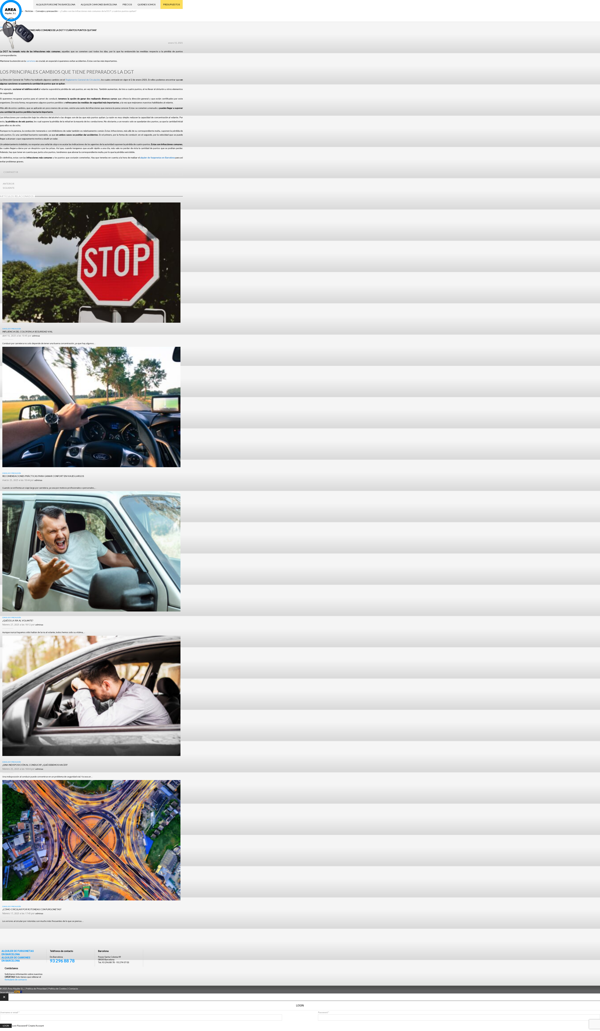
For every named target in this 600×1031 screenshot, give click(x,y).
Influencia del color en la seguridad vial (27, 331)
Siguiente (9, 188)
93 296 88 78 (62, 960)
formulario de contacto (16, 979)
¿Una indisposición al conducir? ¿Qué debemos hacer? (35, 764)
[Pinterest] (165, 171)
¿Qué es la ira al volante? (17, 620)
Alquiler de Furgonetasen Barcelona (18, 953)
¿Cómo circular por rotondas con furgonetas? (31, 909)
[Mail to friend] (179, 171)
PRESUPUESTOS (171, 4)
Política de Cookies (57, 988)
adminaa (36, 335)
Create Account (36, 1025)
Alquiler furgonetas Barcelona (55, 4)
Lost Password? (20, 1025)
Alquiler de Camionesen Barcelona (16, 959)
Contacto (73, 988)
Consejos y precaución (11, 329)
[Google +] (172, 171)
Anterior (8, 183)
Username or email (10, 1012)
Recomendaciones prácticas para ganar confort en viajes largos (43, 476)
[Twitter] (152, 171)
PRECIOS (127, 4)
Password (323, 1012)
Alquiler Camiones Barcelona (99, 4)
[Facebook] (159, 171)
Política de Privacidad (36, 988)
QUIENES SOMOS (147, 4)
